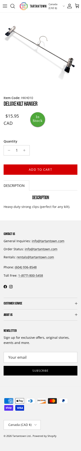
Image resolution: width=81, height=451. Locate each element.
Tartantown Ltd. (21, 436)
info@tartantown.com (48, 241)
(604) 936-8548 (26, 267)
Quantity (10, 141)
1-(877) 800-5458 (30, 275)
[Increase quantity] (25, 150)
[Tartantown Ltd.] (33, 6)
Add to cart (40, 169)
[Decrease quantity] (8, 150)
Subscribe (40, 371)
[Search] (15, 6)
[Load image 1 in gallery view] (40, 53)
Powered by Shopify (44, 436)
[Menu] (5, 6)
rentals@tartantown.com (35, 257)
